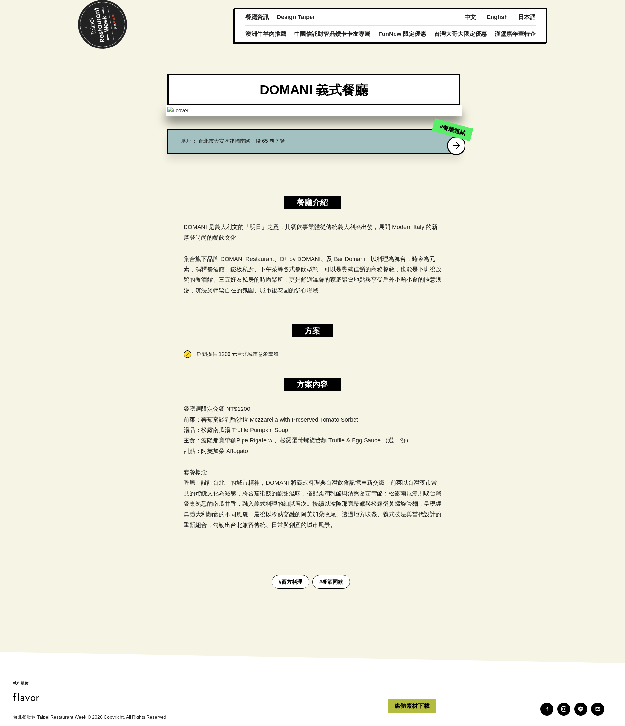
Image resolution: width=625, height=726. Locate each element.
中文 (470, 17)
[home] (102, 24)
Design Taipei (295, 17)
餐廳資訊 (257, 17)
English (497, 17)
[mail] (597, 709)
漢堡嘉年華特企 (515, 34)
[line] (580, 709)
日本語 (527, 17)
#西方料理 (290, 582)
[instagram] (563, 709)
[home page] (200, 697)
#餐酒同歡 (331, 582)
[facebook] (546, 709)
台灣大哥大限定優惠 (460, 34)
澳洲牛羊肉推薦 (265, 34)
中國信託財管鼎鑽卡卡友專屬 (332, 34)
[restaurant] (456, 145)
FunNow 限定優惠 (402, 34)
